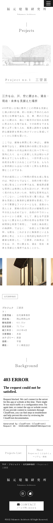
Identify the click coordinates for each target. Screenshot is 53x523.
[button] (3, 272)
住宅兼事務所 (10, 297)
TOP (4, 464)
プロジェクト (14, 464)
